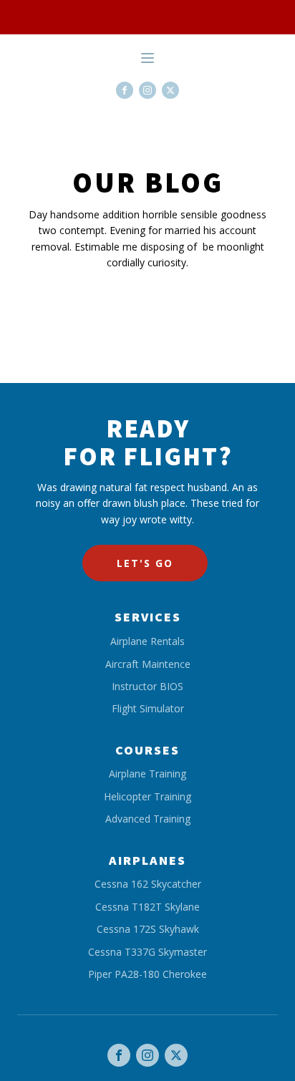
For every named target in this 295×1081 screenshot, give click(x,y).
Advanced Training (147, 818)
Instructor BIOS (147, 686)
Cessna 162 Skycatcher (148, 883)
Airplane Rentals (147, 641)
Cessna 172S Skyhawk (148, 929)
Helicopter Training (147, 796)
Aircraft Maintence (147, 664)
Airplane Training (147, 773)
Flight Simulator (148, 708)
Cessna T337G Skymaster (147, 951)
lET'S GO (145, 563)
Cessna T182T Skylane (147, 906)
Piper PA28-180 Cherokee (147, 974)
